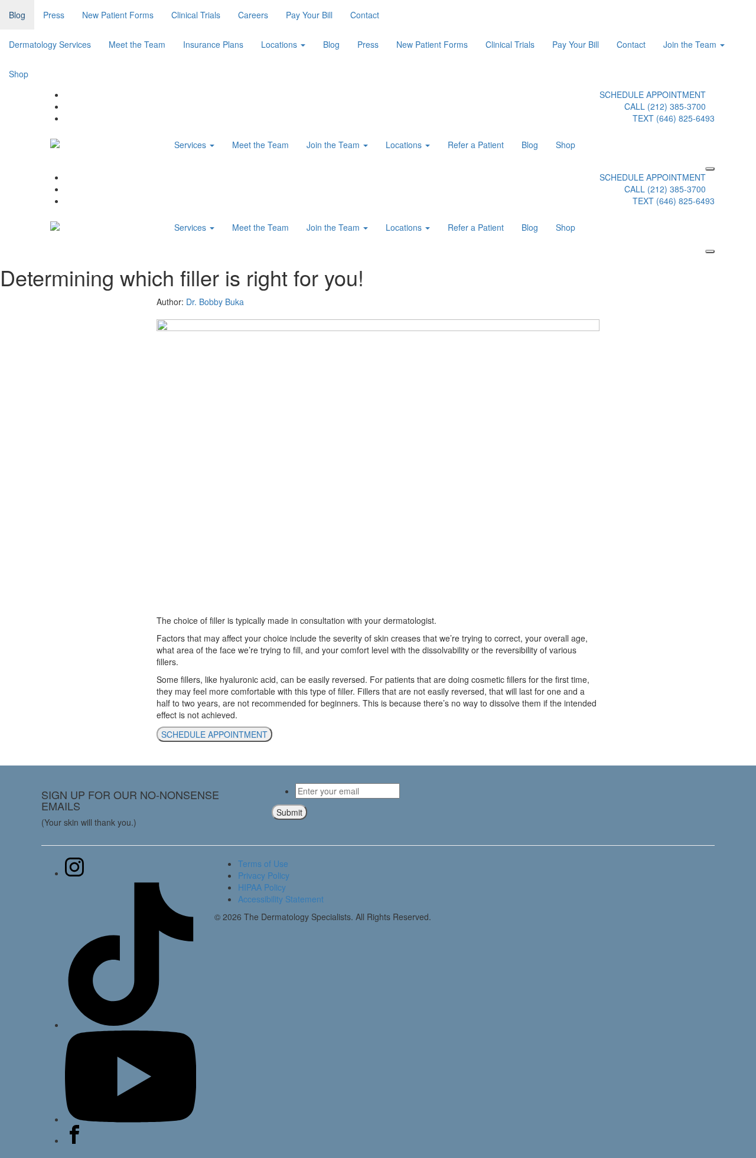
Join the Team (691, 44)
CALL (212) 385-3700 (665, 106)
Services (191, 145)
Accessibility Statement (281, 899)
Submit (289, 812)
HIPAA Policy (262, 887)
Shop (18, 74)
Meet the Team (137, 44)
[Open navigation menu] (710, 169)
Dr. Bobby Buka (215, 302)
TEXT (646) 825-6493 (674, 118)
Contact (364, 15)
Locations (280, 44)
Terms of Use (263, 863)
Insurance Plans (213, 44)
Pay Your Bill (309, 15)
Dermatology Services (50, 44)
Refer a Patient (476, 145)
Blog (17, 15)
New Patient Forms (118, 15)
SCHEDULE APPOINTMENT (652, 94)
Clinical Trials (195, 15)
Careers (253, 15)
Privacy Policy (263, 875)
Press (53, 15)
